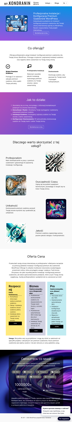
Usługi (47, 3)
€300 (36, 330)
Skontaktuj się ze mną (41, 33)
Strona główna (36, 3)
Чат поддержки (64, 418)
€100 (15, 323)
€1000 (57, 326)
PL (64, 3)
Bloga (57, 3)
